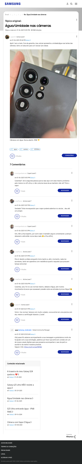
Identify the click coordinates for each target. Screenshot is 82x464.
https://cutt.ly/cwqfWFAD (33, 347)
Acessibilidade (6, 443)
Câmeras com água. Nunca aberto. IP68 (25, 140)
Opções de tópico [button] (73, 19)
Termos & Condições (8, 446)
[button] (73, 36)
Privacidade (5, 450)
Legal (3, 454)
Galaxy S (28, 40)
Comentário (69, 155)
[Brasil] (12, 4)
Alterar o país (6, 457)
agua (15, 149)
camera (25, 149)
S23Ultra (37, 149)
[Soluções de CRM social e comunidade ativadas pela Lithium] (71, 436)
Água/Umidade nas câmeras (19, 398)
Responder (65, 190)
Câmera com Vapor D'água (18, 422)
